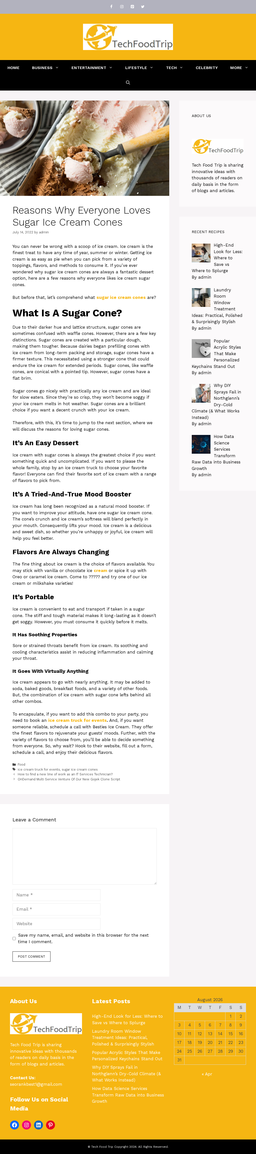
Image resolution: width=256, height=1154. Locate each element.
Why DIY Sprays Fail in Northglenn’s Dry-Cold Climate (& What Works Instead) (126, 1073)
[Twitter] (142, 7)
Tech (171, 67)
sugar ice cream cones (80, 769)
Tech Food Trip (207, 165)
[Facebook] (111, 7)
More (236, 67)
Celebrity (207, 67)
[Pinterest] (132, 7)
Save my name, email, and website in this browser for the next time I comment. (83, 938)
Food (21, 764)
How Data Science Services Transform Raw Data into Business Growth (128, 1095)
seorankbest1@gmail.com (36, 1084)
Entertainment (89, 67)
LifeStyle (136, 67)
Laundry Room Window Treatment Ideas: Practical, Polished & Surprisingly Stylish (123, 1037)
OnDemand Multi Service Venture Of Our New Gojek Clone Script (69, 779)
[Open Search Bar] (128, 82)
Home (14, 67)
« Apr (207, 1073)
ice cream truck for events (77, 720)
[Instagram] (122, 7)
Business (42, 67)
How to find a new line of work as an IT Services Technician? (65, 774)
